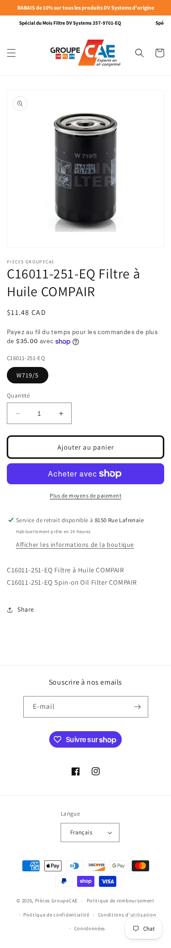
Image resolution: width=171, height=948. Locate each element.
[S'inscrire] (138, 707)
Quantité (18, 395)
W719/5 (27, 375)
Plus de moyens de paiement (85, 495)
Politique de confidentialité (56, 914)
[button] (11, 53)
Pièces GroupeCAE (56, 900)
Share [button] (25, 609)
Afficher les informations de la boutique (75, 544)
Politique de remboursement (121, 900)
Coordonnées (90, 928)
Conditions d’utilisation (127, 914)
